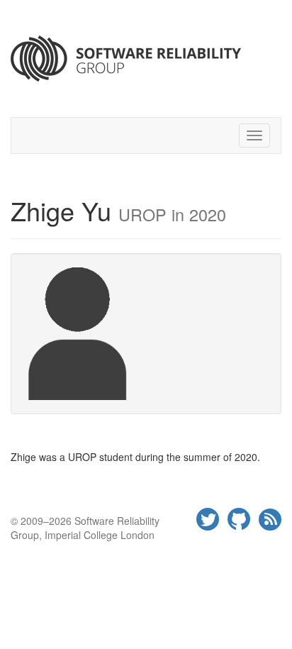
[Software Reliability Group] (146, 58)
